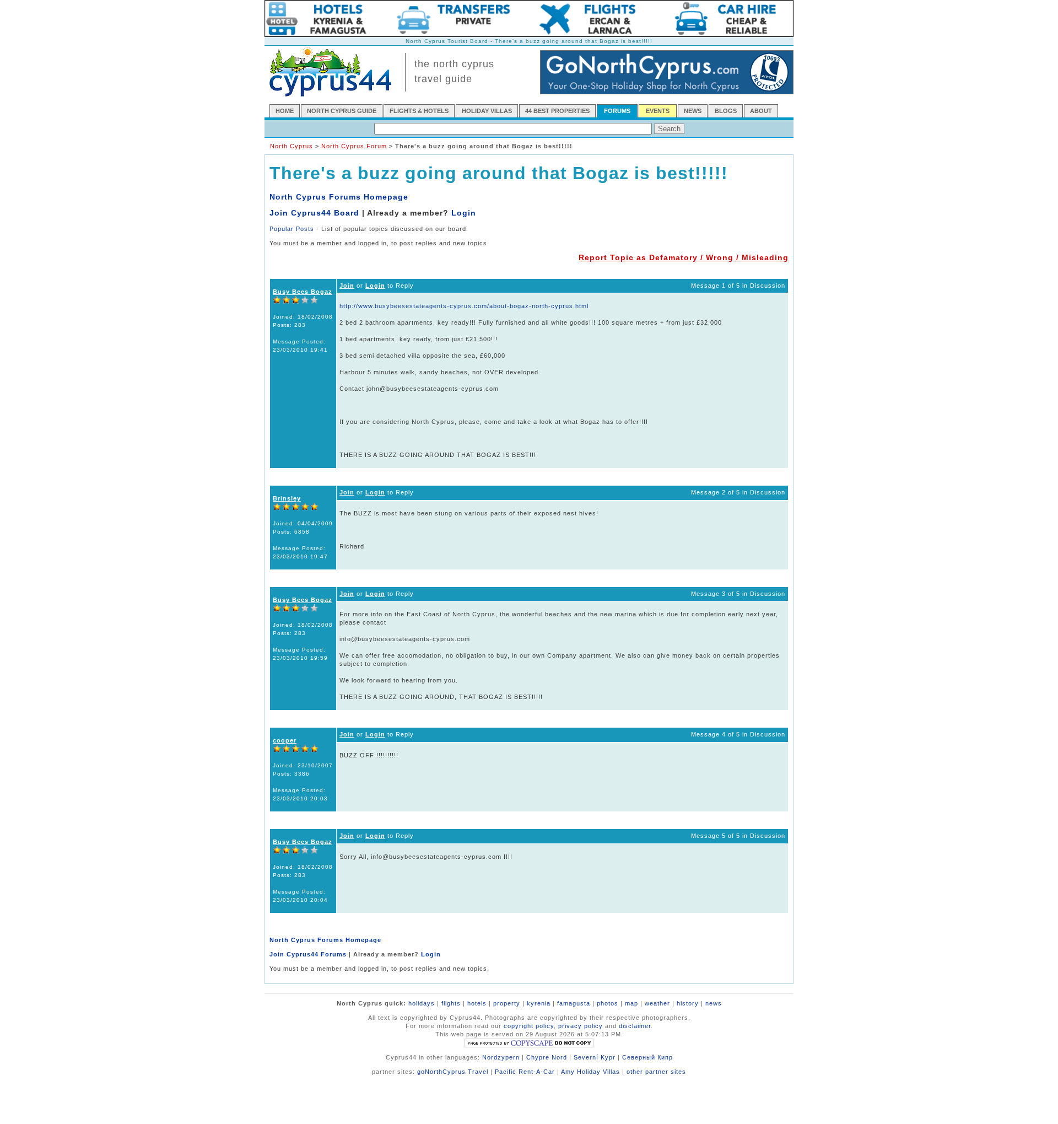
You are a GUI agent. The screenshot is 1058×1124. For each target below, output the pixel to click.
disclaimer (635, 1026)
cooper (284, 740)
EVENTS (658, 110)
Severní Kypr (595, 1057)
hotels (477, 1003)
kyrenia (538, 1003)
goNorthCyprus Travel (452, 1071)
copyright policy (529, 1026)
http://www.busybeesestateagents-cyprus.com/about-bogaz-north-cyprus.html (464, 306)
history (688, 1003)
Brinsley (287, 498)
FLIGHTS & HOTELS (419, 110)
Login (463, 212)
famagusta (573, 1003)
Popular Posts (291, 228)
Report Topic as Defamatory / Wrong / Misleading (684, 257)
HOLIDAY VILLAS (487, 110)
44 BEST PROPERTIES (557, 110)
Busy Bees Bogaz (302, 291)
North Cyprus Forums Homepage (338, 196)
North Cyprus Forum (354, 146)
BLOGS (726, 110)
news (713, 1003)
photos (607, 1003)
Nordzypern (501, 1057)
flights (451, 1003)
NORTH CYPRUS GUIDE (341, 110)
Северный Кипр (647, 1057)
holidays (421, 1003)
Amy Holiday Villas (590, 1071)
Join (346, 285)
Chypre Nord (546, 1057)
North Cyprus (291, 146)
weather (657, 1003)
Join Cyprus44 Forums (308, 954)
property (506, 1003)
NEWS (692, 110)
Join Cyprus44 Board (314, 212)
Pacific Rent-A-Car (525, 1071)
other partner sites (656, 1071)
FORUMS (617, 110)
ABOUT (761, 110)
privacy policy (580, 1026)
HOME (285, 110)
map (631, 1003)
